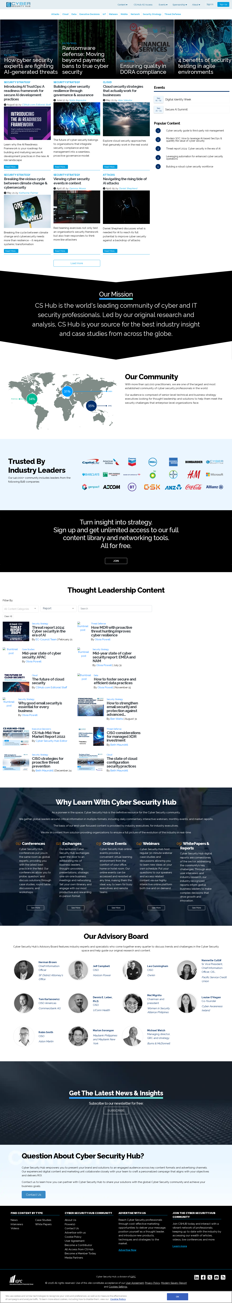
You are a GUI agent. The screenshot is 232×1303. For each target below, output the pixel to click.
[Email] (217, 1278)
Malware (113, 14)
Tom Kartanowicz (49, 999)
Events (162, 4)
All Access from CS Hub (79, 1249)
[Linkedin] (197, 1278)
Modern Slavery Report (174, 1283)
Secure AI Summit (176, 109)
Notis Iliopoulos (77, 100)
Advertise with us (75, 1232)
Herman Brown (48, 962)
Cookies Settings (118, 1286)
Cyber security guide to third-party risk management (195, 130)
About (195, 4)
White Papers (43, 1224)
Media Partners (74, 1257)
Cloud (65, 14)
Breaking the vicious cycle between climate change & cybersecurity (25, 183)
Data (74, 14)
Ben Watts (116, 718)
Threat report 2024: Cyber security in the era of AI (193, 148)
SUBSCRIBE (116, 1110)
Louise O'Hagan (211, 997)
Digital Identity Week (178, 99)
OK (177, 1296)
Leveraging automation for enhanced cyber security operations (194, 157)
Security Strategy (152, 14)
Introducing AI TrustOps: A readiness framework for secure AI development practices (24, 92)
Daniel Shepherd (128, 188)
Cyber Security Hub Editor (51, 740)
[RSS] (224, 1278)
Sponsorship (179, 4)
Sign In (210, 4)
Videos (15, 1228)
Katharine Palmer (28, 192)
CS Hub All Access (143, 4)
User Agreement (75, 1240)
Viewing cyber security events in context (71, 181)
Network (135, 14)
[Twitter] (210, 1278)
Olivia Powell (102, 639)
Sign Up (223, 4)
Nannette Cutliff (211, 960)
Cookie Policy (73, 1236)
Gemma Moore (77, 188)
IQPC (133, 1276)
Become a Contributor (78, 1245)
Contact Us (33, 1194)
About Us (70, 1220)
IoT (104, 14)
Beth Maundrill (119, 744)
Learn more (180, 1246)
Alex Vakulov (125, 100)
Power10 (70, 1224)
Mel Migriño (154, 995)
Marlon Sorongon (103, 1030)
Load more (77, 263)
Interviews (17, 1224)
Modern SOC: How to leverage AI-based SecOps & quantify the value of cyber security (194, 139)
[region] (116, 1297)
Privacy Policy (152, 1283)
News (14, 1220)
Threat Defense (172, 14)
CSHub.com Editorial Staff (36, 104)
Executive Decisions (89, 14)
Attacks (55, 14)
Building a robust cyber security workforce (189, 166)
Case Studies (43, 1220)
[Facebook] (204, 1278)
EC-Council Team (46, 639)
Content (122, 4)
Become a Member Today (80, 1253)
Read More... (11, 167)
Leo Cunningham (157, 966)
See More (35, 907)
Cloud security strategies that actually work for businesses (123, 90)
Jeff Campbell (101, 966)
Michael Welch (156, 1030)
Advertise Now (127, 1250)
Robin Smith (46, 1032)
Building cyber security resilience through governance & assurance (73, 90)
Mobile (124, 14)
